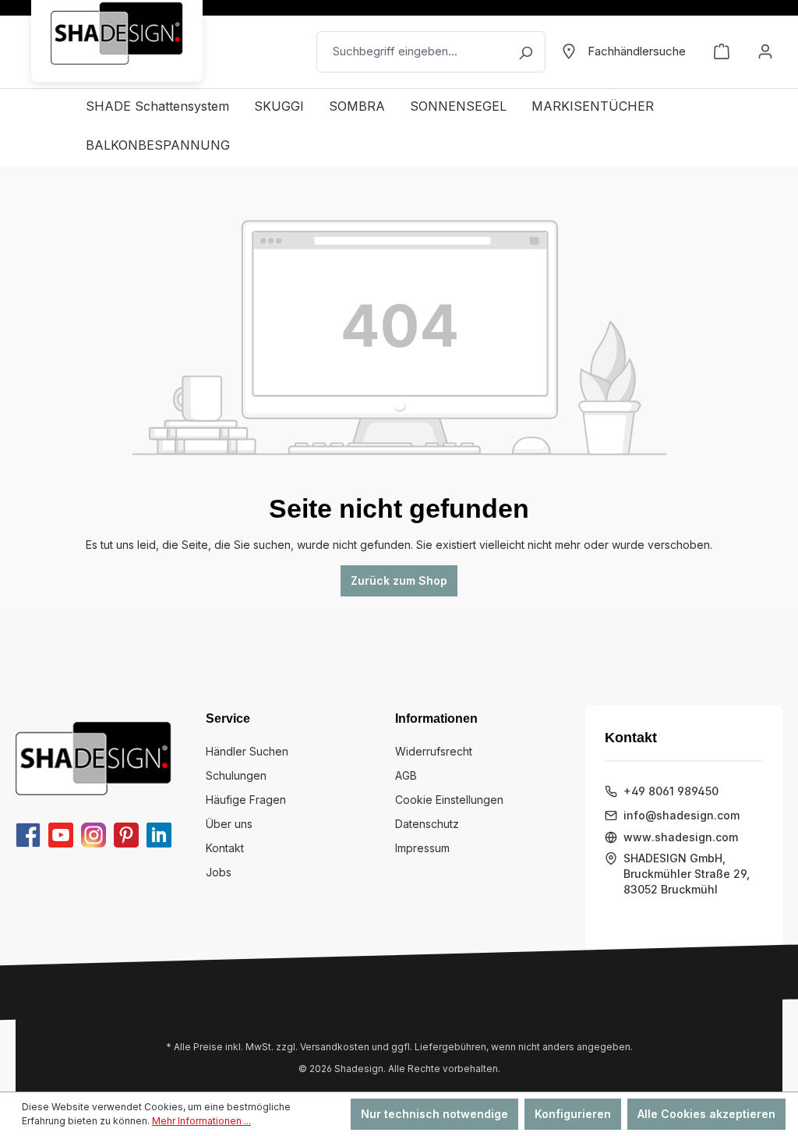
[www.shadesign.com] (117, 33)
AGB (406, 775)
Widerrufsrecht (433, 751)
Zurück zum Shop (399, 580)
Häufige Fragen (246, 799)
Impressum (422, 848)
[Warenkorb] (721, 51)
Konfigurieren (573, 1113)
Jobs (218, 872)
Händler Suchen (247, 751)
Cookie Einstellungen (449, 799)
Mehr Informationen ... (201, 1121)
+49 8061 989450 (671, 791)
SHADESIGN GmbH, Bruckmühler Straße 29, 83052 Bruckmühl (686, 873)
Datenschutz (427, 823)
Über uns (229, 823)
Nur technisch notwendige (434, 1113)
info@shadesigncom (681, 815)
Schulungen (236, 775)
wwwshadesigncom (680, 837)
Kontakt (225, 848)
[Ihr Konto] (765, 51)
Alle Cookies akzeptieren (706, 1113)
